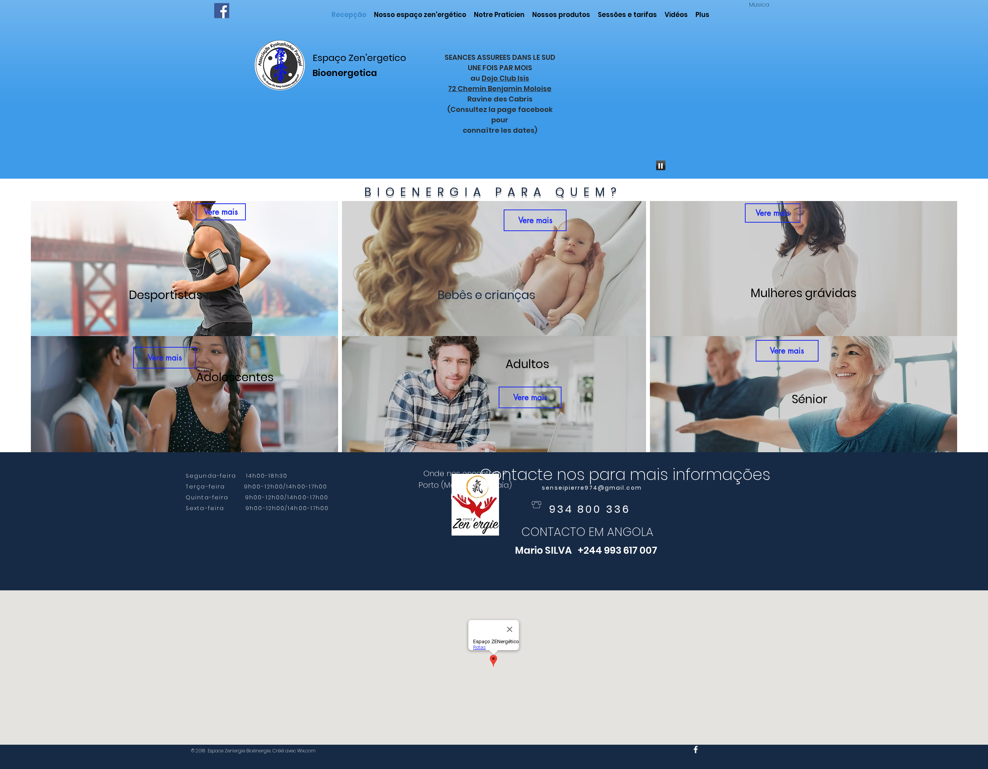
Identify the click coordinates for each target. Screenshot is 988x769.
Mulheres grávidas (803, 293)
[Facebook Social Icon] (221, 10)
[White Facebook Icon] (695, 749)
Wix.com (306, 750)
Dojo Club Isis (505, 78)
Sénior (809, 399)
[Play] (660, 165)
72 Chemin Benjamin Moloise (500, 88)
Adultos (527, 364)
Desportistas (165, 295)
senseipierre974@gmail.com (592, 488)
